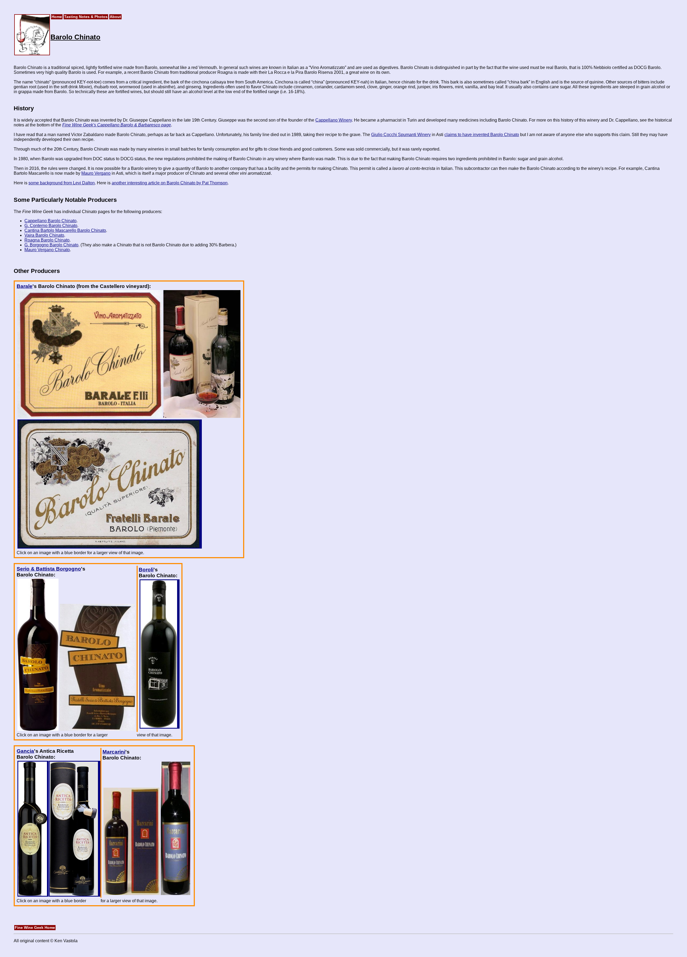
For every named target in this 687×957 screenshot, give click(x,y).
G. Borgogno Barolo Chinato (51, 245)
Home (57, 17)
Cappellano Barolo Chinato (50, 220)
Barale (24, 286)
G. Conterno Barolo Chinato (50, 225)
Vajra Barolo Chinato (44, 235)
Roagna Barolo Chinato (47, 240)
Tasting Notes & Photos (86, 17)
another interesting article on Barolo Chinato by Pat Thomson (170, 183)
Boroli (146, 569)
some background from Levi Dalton (61, 183)
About (115, 17)
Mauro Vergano (96, 173)
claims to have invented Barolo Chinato (481, 134)
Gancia (25, 751)
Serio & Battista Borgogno (49, 569)
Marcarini (114, 752)
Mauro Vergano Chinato (47, 249)
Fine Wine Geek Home (35, 928)
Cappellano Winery (333, 120)
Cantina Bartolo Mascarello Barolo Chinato (65, 230)
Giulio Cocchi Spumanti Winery (401, 134)
